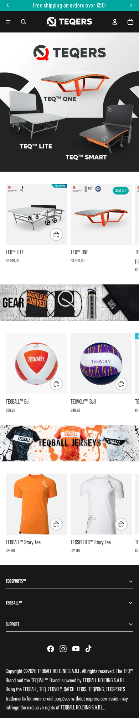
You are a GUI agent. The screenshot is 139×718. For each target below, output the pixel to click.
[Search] (23, 22)
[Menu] (8, 22)
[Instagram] (63, 648)
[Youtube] (76, 648)
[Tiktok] (88, 648)
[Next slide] (125, 228)
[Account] (115, 22)
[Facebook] (50, 648)
